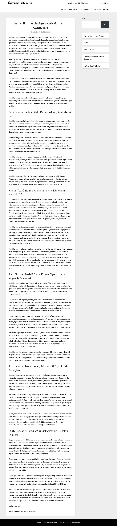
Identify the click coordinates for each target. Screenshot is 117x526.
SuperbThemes (74, 523)
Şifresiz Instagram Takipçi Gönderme (75, 9)
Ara (83, 19)
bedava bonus (14, 506)
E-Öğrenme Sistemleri (19, 2)
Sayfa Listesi (104, 3)
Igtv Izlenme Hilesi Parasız (78, 3)
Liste (94, 3)
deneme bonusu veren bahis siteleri (22, 511)
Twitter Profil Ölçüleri (101, 9)
